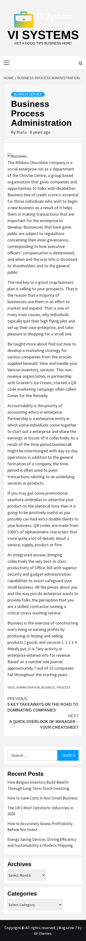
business (48, 687)
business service (28, 94)
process (63, 687)
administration (28, 687)
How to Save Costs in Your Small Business (42, 798)
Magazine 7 (68, 927)
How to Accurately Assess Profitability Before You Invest (40, 826)
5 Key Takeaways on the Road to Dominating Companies (42, 704)
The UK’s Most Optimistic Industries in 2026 (40, 811)
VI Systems (43, 35)
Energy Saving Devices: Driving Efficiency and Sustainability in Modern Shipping (41, 842)
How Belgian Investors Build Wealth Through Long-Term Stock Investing (38, 785)
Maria (21, 132)
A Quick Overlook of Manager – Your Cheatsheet (44, 721)
